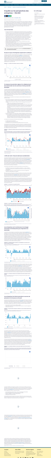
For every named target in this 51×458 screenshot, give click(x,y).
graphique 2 (27, 91)
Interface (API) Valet (39, 457)
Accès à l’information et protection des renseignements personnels (31, 455)
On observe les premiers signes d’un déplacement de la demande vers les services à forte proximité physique (39, 17)
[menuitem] (31, 63)
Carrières (5, 452)
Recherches (25, 4)
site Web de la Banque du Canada (19, 444)
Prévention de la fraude (7, 457)
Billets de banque (16, 4)
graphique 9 (30, 341)
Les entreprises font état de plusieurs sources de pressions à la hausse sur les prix (39, 24)
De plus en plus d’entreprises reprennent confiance (39, 14)
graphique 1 (21, 55)
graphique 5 (27, 232)
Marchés (12, 4)
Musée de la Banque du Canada (19, 452)
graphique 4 (16, 174)
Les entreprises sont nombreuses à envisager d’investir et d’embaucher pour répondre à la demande (39, 21)
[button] (5, 16)
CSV (15, 17)
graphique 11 (10, 417)
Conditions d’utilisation (29, 452)
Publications (21, 4)
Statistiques (33, 4)
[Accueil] (8, 2)
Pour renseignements (40, 452)
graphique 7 (22, 300)
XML (20, 17)
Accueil (5, 7)
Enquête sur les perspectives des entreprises (19, 7)
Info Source (27, 456)
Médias (29, 4)
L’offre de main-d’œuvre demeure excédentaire (38, 19)
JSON (17, 17)
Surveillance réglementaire (39, 4)
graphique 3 (28, 159)
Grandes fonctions (7, 4)
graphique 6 (20, 265)
